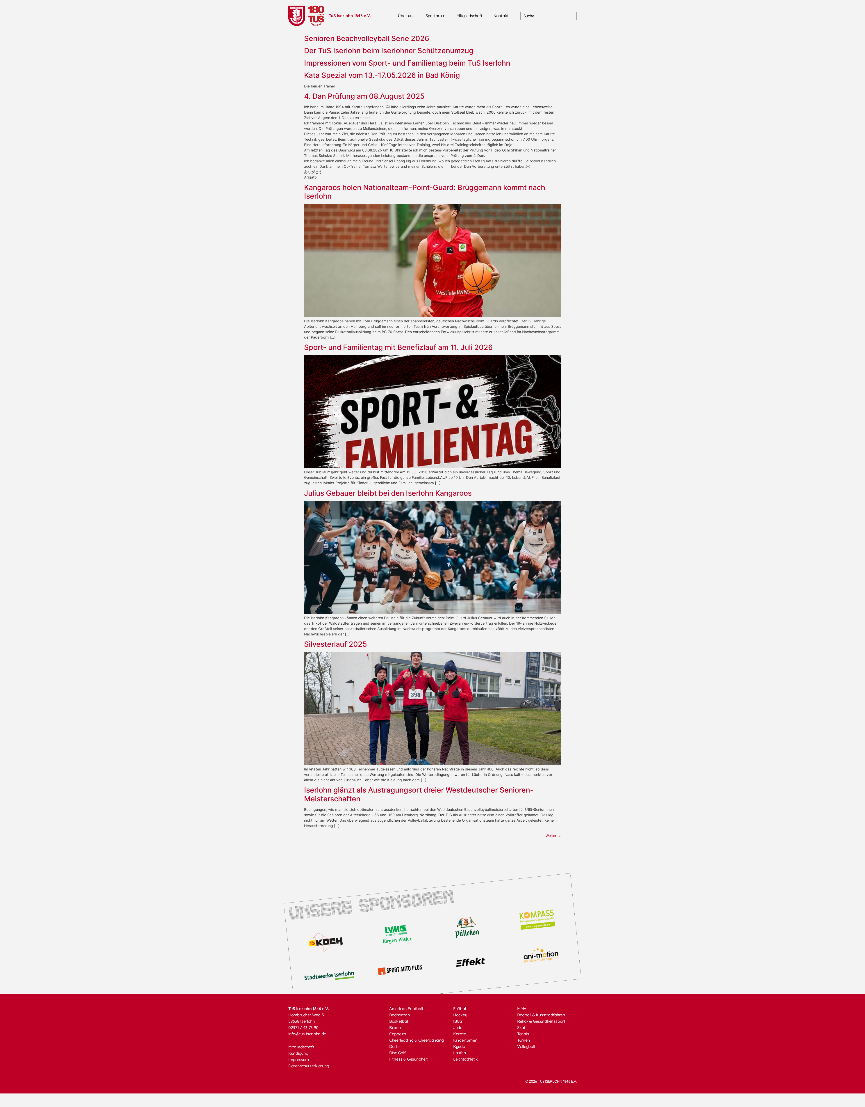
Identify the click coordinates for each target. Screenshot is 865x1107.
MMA (521, 1008)
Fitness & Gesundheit (408, 1059)
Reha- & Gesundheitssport (541, 1021)
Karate (459, 1033)
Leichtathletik (465, 1059)
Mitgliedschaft (470, 15)
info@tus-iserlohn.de (307, 1033)
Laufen (459, 1052)
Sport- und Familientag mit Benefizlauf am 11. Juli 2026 (398, 347)
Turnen (523, 1040)
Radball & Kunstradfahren (541, 1015)
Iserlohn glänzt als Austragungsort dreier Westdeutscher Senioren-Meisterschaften (418, 794)
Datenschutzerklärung (308, 1065)
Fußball (460, 1008)
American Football (406, 1008)
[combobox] (548, 16)
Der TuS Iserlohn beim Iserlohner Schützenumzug (388, 50)
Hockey (460, 1015)
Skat (521, 1027)
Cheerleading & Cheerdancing (416, 1040)
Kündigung (298, 1053)
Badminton (399, 1015)
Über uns (406, 15)
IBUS (457, 1021)
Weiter (553, 835)
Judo (457, 1027)
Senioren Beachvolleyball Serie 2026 (366, 38)
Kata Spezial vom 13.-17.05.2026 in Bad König (382, 75)
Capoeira (397, 1033)
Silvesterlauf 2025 (335, 644)
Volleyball (526, 1046)
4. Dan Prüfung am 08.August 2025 (364, 96)
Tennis (523, 1033)
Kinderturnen (465, 1040)
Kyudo (459, 1046)
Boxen (395, 1027)
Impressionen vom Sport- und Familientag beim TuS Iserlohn (407, 63)
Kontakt (501, 15)
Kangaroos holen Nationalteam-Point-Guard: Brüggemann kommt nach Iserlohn (424, 191)
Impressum (298, 1059)
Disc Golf (397, 1052)
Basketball (399, 1021)
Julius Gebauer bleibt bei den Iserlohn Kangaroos (388, 493)
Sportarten (436, 15)
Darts (394, 1046)
